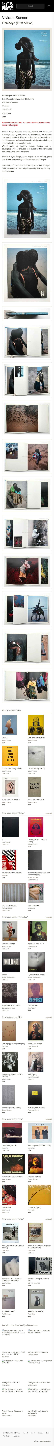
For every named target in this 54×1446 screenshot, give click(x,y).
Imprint (25, 1433)
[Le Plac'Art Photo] (8, 6)
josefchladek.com (45, 1441)
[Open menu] (49, 6)
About (33, 1433)
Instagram (16, 1436)
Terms (48, 1433)
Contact (40, 1433)
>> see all (48, 813)
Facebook (6, 1436)
